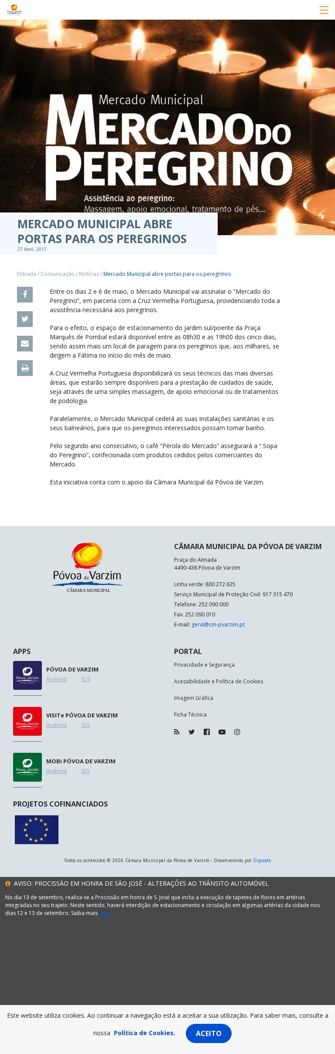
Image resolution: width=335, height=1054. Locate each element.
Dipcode (262, 860)
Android (56, 679)
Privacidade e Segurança (204, 664)
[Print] (25, 368)
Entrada (26, 274)
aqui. (105, 913)
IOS (86, 679)
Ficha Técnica (190, 714)
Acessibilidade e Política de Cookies (218, 681)
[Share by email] (25, 343)
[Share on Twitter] (25, 319)
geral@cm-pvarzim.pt (218, 624)
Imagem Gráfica (193, 698)
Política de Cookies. (144, 1033)
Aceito (209, 1033)
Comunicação (58, 274)
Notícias (89, 274)
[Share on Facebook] (25, 295)
